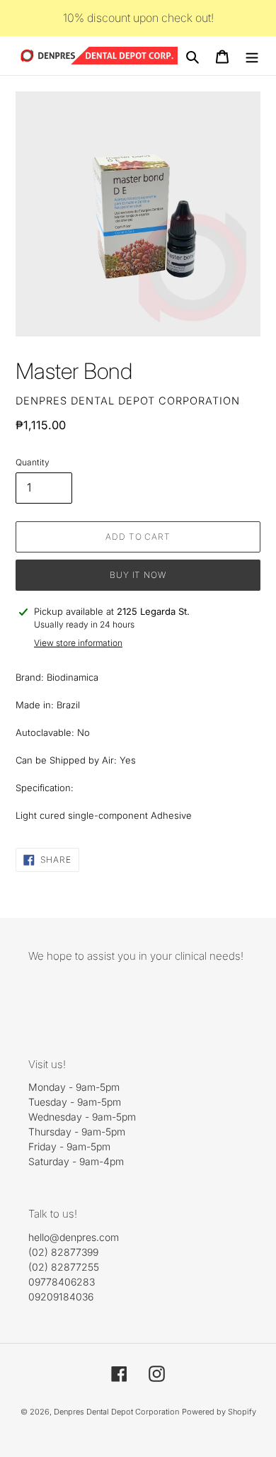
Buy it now (138, 574)
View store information (78, 642)
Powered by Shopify (219, 1412)
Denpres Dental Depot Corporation (116, 1412)
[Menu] (252, 56)
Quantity (33, 462)
